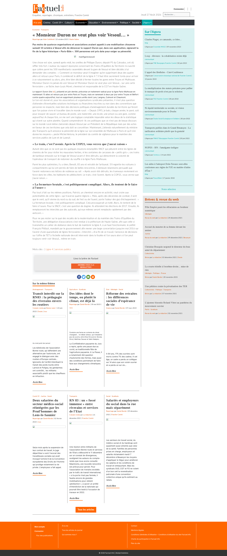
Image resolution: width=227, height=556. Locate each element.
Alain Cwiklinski (49, 39)
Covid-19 (36, 396)
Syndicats (82, 289)
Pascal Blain (157, 178)
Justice (43, 396)
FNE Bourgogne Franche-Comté (164, 63)
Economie (36, 30)
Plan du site (135, 543)
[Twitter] (84, 277)
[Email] (88, 277)
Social (121, 289)
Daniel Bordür (85, 304)
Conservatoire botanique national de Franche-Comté (172, 75)
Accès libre (37, 382)
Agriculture (73, 289)
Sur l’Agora (153, 31)
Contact (134, 526)
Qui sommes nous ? (69, 535)
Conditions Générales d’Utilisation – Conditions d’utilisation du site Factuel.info (161, 535)
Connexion (179, 9)
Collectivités (149, 253)
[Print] (93, 277)
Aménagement (38, 289)
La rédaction (87, 415)
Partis (147, 309)
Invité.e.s (156, 155)
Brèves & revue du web (162, 199)
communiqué (149, 59)
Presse (163, 273)
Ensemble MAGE (159, 47)
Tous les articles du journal (72, 530)
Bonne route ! (51, 308)
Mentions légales (137, 530)
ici (54, 91)
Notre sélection (169, 189)
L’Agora (146, 23)
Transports (45, 30)
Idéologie (114, 289)
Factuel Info (109, 553)
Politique (156, 273)
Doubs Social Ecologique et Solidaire (166, 118)
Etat (107, 289)
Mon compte (40, 527)
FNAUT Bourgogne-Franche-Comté (166, 138)
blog (146, 43)
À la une (65, 526)
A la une (37, 23)
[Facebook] (79, 277)
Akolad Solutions (122, 553)
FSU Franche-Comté (160, 99)
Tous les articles (86, 510)
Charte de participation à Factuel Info (145, 539)
